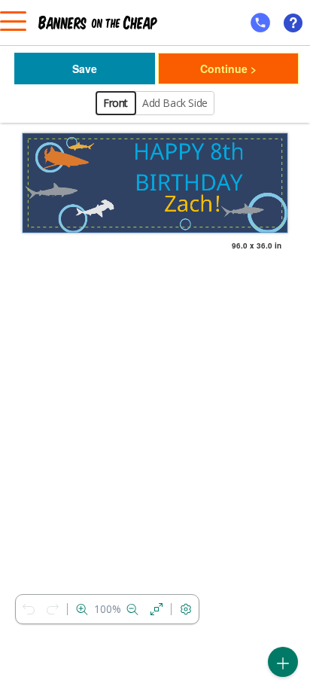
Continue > (228, 68)
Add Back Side (175, 103)
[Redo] (52, 609)
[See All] (156, 609)
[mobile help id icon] (260, 23)
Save (84, 68)
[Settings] (185, 609)
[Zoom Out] (132, 609)
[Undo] (28, 609)
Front (115, 103)
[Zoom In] (82, 609)
